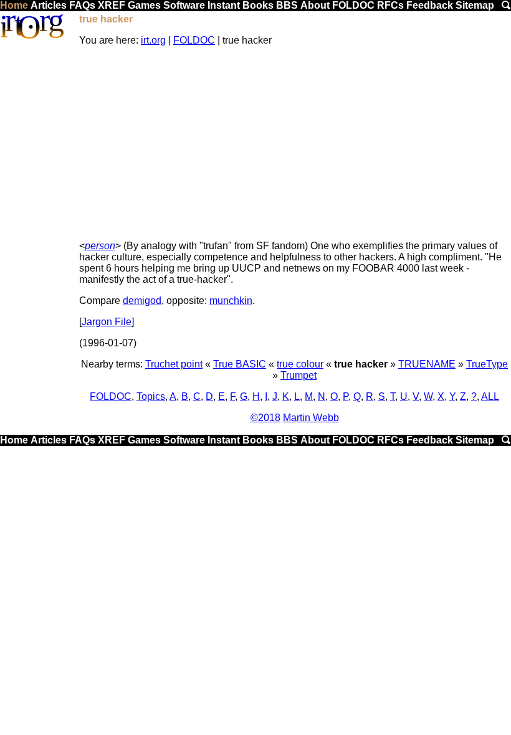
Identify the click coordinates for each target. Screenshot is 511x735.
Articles (49, 5)
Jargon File (106, 321)
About (315, 5)
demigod (142, 300)
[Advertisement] (294, 143)
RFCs (390, 5)
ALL (490, 396)
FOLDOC (353, 5)
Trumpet (298, 375)
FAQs (82, 5)
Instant (224, 5)
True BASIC (239, 364)
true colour (300, 364)
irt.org (153, 40)
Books (258, 5)
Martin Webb (311, 417)
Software (184, 5)
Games (144, 5)
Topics (150, 396)
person (100, 245)
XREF (111, 5)
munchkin (230, 300)
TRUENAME (427, 364)
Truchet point (174, 364)
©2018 (265, 417)
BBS (287, 5)
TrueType (487, 364)
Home (14, 5)
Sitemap (475, 5)
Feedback (429, 5)
